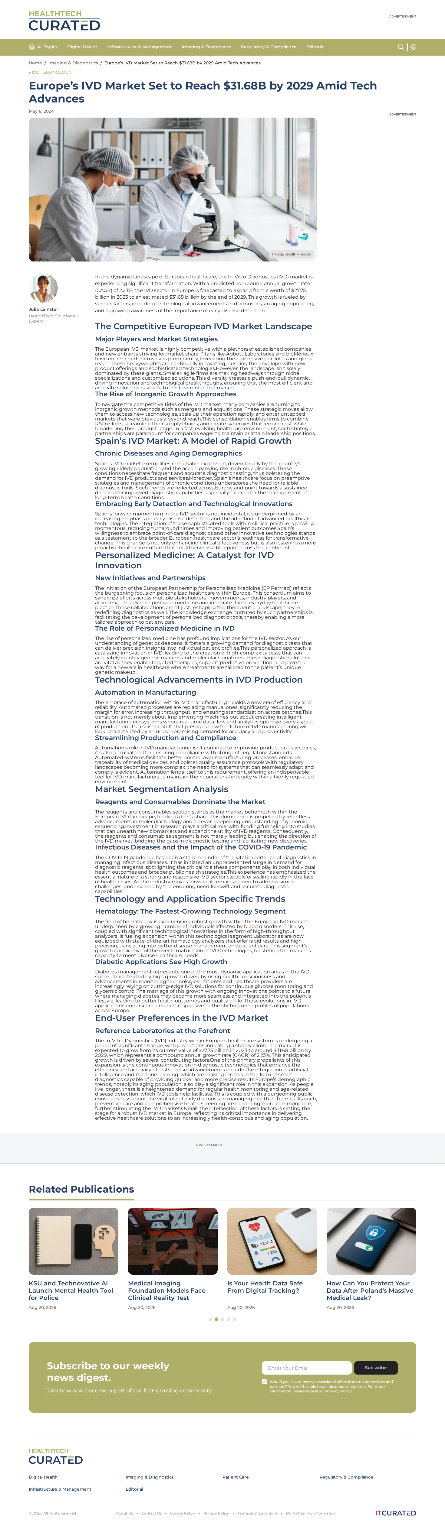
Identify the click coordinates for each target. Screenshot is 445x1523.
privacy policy (339, 1391)
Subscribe (376, 1367)
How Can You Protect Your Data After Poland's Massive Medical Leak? (370, 1290)
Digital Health (82, 47)
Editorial (315, 47)
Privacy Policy (216, 1513)
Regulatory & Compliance (269, 47)
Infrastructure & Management (139, 47)
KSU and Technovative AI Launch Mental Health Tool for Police (71, 1290)
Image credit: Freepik (291, 254)
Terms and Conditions (258, 1513)
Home (35, 63)
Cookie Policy (182, 1513)
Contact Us (151, 1513)
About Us (124, 1513)
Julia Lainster (43, 309)
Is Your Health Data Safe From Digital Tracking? (265, 1287)
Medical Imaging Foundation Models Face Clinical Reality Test (167, 1290)
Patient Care (235, 1477)
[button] (210, 1319)
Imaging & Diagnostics (206, 47)
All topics (47, 47)
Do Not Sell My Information (311, 1513)
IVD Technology (51, 72)
